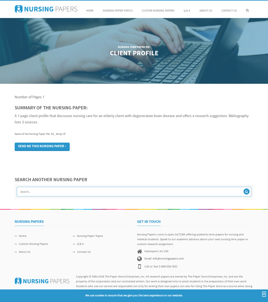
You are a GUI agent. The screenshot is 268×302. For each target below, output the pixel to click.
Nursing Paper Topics (118, 10)
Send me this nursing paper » (42, 146)
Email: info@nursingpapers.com (164, 258)
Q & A (187, 10)
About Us (206, 10)
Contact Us (229, 10)
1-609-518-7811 (168, 266)
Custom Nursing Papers (158, 10)
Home (90, 10)
